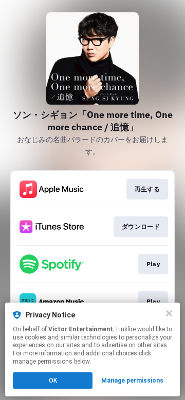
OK (53, 380)
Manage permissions (132, 380)
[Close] (169, 313)
